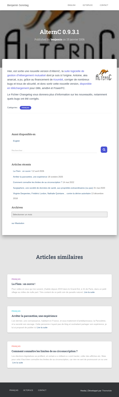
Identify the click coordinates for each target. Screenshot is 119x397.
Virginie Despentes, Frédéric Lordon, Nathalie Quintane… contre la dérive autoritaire (52, 193)
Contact (104, 5)
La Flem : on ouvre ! (22, 171)
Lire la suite (89, 292)
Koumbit (58, 79)
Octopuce (88, 5)
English (71, 5)
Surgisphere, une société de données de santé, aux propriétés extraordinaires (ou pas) (53, 188)
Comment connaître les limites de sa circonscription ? (37, 182)
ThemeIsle (107, 390)
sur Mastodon (18, 223)
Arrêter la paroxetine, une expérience (30, 177)
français (25, 107)
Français (13, 390)
